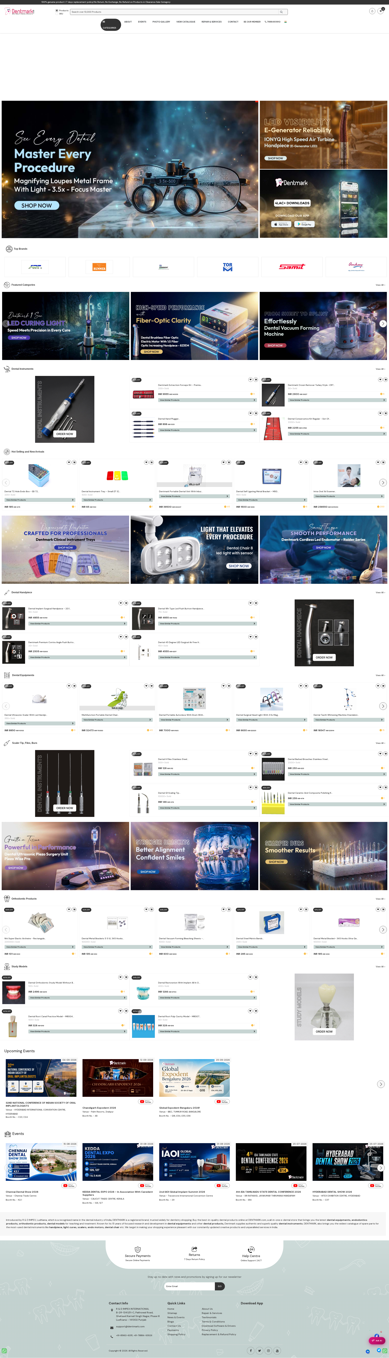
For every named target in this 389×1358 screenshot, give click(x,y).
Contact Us (174, 1326)
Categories (109, 27)
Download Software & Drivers (219, 1326)
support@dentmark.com (130, 1326)
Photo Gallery (161, 21)
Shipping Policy (176, 1334)
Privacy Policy (210, 1330)
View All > (380, 285)
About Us (207, 1309)
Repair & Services (212, 21)
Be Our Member (252, 21)
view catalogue (185, 21)
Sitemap (172, 1313)
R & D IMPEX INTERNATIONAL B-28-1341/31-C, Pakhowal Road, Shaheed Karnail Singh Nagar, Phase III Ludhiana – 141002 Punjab (138, 1314)
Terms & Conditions (213, 1321)
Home (170, 1309)
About (128, 21)
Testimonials (209, 1317)
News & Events (175, 1317)
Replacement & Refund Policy (219, 1334)
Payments (173, 1330)
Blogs (170, 1321)
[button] (383, 324)
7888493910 (273, 21)
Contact (233, 21)
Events (142, 21)
